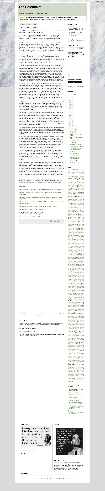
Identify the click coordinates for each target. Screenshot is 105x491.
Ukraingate (72, 367)
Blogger (70, 478)
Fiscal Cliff (71, 239)
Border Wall (74, 188)
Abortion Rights (74, 169)
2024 (70, 104)
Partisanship (70, 323)
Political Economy (76, 327)
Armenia (81, 176)
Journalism (78, 280)
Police (78, 325)
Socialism (75, 352)
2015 (70, 121)
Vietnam (77, 371)
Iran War (78, 268)
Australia (75, 181)
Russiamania (72, 345)
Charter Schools (81, 197)
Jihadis (80, 275)
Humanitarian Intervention (77, 258)
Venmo (76, 33)
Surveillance (71, 357)
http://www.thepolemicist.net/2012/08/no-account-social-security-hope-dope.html (38, 206)
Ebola (70, 224)
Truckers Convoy (78, 363)
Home (42, 313)
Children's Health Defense (75, 402)
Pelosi (75, 323)
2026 (70, 100)
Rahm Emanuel (76, 335)
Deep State (78, 215)
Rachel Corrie (79, 334)
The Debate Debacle (74, 153)
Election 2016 (73, 228)
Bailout (69, 182)
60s (68, 169)
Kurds (79, 283)
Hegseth (69, 255)
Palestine (81, 320)
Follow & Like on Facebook (73, 73)
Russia (76, 342)
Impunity (81, 264)
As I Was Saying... (74, 155)
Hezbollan (74, 255)
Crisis (73, 211)
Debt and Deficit (81, 214)
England (80, 232)
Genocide (82, 244)
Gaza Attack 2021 (76, 243)
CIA (80, 200)
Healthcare (79, 254)
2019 (70, 114)
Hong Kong (76, 257)
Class (70, 203)
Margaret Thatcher (71, 293)
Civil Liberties (75, 201)
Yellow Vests (74, 377)
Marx (78, 293)
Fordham (77, 239)
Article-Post (25, 222)
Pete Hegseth (72, 324)
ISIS (82, 269)
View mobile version (41, 315)
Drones (75, 222)
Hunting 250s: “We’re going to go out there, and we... (76, 149)
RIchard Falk (76, 339)
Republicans (71, 338)
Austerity (69, 181)
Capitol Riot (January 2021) (76, 195)
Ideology (74, 261)
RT (73, 342)
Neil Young (82, 309)
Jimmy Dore (80, 276)
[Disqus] (41, 248)
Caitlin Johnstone (73, 397)
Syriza (71, 358)
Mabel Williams (79, 289)
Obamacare (81, 317)
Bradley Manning (72, 189)
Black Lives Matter (79, 185)
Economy (70, 225)
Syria (83, 357)
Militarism (76, 303)
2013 (70, 125)
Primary (82, 331)
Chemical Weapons (78, 199)
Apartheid (69, 176)
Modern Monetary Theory (73, 305)
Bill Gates (71, 185)
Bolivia (69, 188)
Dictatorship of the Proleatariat (76, 218)
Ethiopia (74, 235)
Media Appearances (76, 299)
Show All (82, 415)
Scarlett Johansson (71, 347)
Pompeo (81, 328)
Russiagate (81, 343)
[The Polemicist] (68, 75)
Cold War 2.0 (80, 204)
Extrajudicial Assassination (74, 236)
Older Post (61, 313)
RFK (83, 338)
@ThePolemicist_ (58, 469)
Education (77, 225)
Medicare (74, 301)
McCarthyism (70, 297)
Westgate (76, 374)
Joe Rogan (77, 277)
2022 (70, 108)
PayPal (72, 33)
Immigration (80, 261)
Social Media (76, 350)
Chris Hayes (75, 200)
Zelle (70, 35)
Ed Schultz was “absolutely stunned (28, 42)
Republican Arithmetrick (75, 144)
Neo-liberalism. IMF (80, 310)
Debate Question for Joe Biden (77, 146)
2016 (70, 119)
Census (69, 197)
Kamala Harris (71, 282)
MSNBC (38, 222)
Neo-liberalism (72, 310)
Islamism (69, 271)
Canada (76, 193)
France (81, 239)
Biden (76, 184)
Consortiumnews (73, 411)
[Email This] (53, 221)
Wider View (82, 374)
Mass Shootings (73, 294)
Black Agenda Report (74, 392)
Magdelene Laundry (76, 290)
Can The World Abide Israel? (27, 331)
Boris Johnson (81, 188)
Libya (70, 287)
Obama (75, 317)
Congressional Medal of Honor (75, 207)
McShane (76, 297)
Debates (74, 214)
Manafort (69, 291)
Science (70, 349)
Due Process (81, 222)
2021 (70, 110)
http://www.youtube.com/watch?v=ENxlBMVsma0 (31, 217)
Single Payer (76, 349)
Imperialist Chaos (74, 264)
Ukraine (82, 366)
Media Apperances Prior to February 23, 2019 (52, 19)
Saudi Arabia (79, 346)
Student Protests (72, 356)
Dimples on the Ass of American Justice (75, 158)
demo (75, 217)
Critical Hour (72, 213)
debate (47, 30)
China (69, 200)
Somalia (69, 353)
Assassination (73, 179)
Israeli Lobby (81, 271)
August (72, 162)
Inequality (80, 265)
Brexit (70, 190)
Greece (73, 251)
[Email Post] (51, 220)
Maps (74, 291)
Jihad (75, 275)
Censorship (79, 196)
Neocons (71, 312)
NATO (77, 309)
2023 (70, 106)
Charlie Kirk (74, 197)
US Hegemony (80, 367)
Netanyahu (70, 313)
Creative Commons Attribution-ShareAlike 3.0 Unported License (60, 475)
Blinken (69, 186)
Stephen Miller (74, 354)
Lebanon (71, 286)
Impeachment (71, 262)
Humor (69, 260)
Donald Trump (72, 221)
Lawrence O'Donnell (80, 284)
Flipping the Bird (73, 151)
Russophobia (79, 345)
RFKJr (70, 339)
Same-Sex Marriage (71, 346)
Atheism (80, 179)
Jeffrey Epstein (76, 272)
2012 (70, 127)
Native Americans (71, 309)
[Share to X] (56, 221)
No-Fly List (81, 314)
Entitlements (70, 233)
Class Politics (76, 203)
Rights (82, 339)
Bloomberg (80, 186)
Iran (73, 268)
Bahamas (81, 181)
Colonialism (70, 206)
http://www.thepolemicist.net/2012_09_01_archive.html (32, 209)
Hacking (72, 254)
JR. (82, 280)
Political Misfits (74, 328)
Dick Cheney (45, 151)
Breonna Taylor (81, 189)
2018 (70, 115)
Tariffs (75, 358)
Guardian (69, 253)
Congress (79, 206)
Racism (69, 335)
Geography (72, 246)
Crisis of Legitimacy (80, 211)
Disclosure (70, 220)
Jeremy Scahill (75, 273)
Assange (82, 178)
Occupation (72, 318)
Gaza (75, 242)
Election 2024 (75, 229)
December (72, 129)
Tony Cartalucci (74, 361)
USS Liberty (70, 368)
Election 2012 (31, 222)
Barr (73, 182)
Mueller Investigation (72, 306)
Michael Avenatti (72, 302)
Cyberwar (69, 214)
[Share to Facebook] (58, 221)
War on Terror (75, 373)
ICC (78, 260)
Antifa (78, 175)
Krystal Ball (74, 283)
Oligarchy (70, 320)
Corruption (77, 210)
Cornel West (79, 208)
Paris (81, 321)
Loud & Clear (77, 287)
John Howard (81, 279)
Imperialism (81, 262)
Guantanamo (80, 251)
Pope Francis (70, 330)
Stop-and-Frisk (81, 354)
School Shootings (80, 347)
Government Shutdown (72, 250)
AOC (82, 175)
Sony (74, 353)
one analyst (28, 50)
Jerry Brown (81, 273)
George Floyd (79, 246)
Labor (73, 284)
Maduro (69, 290)
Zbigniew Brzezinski (72, 378)
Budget (74, 192)
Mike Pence (70, 303)
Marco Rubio (80, 291)
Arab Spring (75, 176)
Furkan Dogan (79, 240)
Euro (78, 235)
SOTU (78, 353)
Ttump (75, 364)
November (72, 130)
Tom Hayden (77, 360)
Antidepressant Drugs (72, 175)
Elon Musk (75, 232)
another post (28, 127)
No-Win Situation (74, 140)
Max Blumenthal (78, 295)
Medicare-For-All (80, 301)
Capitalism (82, 193)
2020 (70, 112)
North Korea (70, 316)
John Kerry (71, 280)
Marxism (82, 293)
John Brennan (74, 279)
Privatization (72, 332)
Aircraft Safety (70, 172)
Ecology (75, 224)
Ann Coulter (53, 151)
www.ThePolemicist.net (32, 475)
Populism (77, 330)
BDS (77, 182)
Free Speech (70, 240)
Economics (81, 224)
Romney (69, 342)
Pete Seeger (79, 324)
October (72, 132)
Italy (70, 272)
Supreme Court (81, 356)
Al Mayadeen (78, 172)
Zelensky (80, 378)
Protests (78, 332)
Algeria (74, 173)
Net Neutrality (79, 312)
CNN (74, 204)
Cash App (80, 33)
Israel (74, 271)
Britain (70, 192)
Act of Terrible (73, 142)
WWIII (69, 377)
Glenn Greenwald (76, 247)
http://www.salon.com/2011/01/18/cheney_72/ (30, 214)
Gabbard (69, 242)
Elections (76, 231)
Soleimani (81, 352)
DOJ (74, 220)
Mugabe (81, 306)
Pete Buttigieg (81, 323)
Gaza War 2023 (75, 244)
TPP (79, 361)
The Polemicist (74, 469)
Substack (78, 28)
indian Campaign (71, 265)
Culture (80, 213)
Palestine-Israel (72, 321)
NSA (77, 316)
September (72, 160)
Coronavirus (70, 210)
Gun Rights (76, 253)
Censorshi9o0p (71, 196)
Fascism (82, 236)
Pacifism (75, 320)
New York (76, 313)
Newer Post (22, 313)
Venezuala (70, 371)
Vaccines (80, 370)
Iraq (74, 269)
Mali (82, 290)
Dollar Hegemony (79, 220)
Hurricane (74, 260)
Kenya (69, 283)
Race (73, 334)
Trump (69, 364)
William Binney (79, 375)
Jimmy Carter (73, 276)
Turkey (70, 365)
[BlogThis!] (55, 221)
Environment (77, 233)
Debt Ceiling (71, 215)
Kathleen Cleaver (79, 282)
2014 (70, 123)
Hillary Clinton (81, 255)
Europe (82, 235)
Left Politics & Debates (79, 286)
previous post (32, 112)
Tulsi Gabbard (81, 364)
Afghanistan (75, 170)
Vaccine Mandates (78, 368)
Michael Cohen (80, 302)
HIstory (71, 257)
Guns (83, 253)
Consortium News (71, 208)
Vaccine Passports (72, 370)
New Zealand (74, 314)
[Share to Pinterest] (59, 221)
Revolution (78, 338)
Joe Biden (70, 278)
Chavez (70, 199)
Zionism (76, 379)
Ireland (78, 269)
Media (35, 222)
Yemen (81, 377)
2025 (70, 102)
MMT (81, 303)
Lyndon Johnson (71, 289)
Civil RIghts (82, 201)
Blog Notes (74, 186)
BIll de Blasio (81, 184)
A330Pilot (61, 478)
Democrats (81, 217)
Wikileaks (72, 375)
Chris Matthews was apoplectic (26, 35)
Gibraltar (69, 247)
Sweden (78, 357)
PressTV (76, 331)
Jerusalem (71, 275)
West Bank (71, 374)
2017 (70, 117)
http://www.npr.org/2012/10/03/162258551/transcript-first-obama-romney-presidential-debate (41, 189)
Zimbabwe (70, 379)
